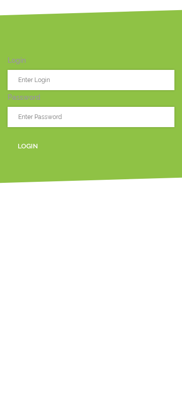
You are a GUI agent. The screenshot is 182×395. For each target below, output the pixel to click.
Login (28, 146)
